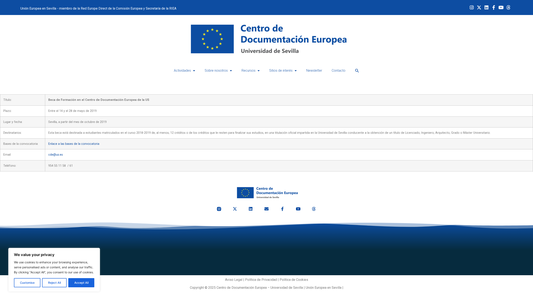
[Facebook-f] (493, 7)
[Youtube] (501, 7)
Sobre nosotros (216, 70)
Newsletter (314, 70)
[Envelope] (266, 209)
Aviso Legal (233, 280)
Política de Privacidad (261, 280)
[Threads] (508, 7)
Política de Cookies (294, 280)
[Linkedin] (486, 7)
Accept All (81, 282)
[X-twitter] (479, 7)
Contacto (338, 70)
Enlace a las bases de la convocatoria (73, 144)
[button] (357, 71)
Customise (27, 282)
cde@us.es (55, 154)
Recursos (248, 70)
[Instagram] (471, 7)
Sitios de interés (281, 70)
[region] (54, 270)
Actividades (182, 70)
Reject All (54, 282)
